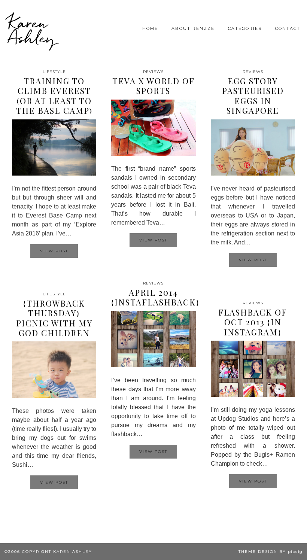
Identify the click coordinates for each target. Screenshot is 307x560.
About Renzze (193, 28)
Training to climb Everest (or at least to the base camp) (54, 95)
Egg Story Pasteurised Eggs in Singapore (253, 95)
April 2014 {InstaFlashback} (155, 297)
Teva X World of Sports (153, 85)
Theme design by (270, 551)
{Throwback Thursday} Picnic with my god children (54, 318)
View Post (54, 251)
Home (150, 28)
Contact (287, 28)
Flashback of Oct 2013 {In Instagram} (252, 322)
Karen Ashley (31, 30)
